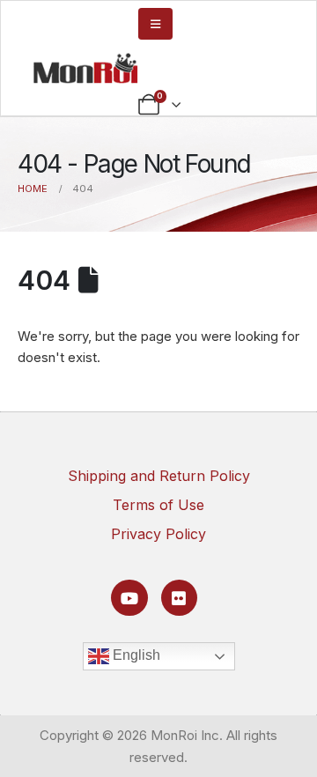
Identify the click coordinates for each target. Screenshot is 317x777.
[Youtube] (129, 598)
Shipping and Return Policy (159, 476)
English (134, 655)
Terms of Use (158, 505)
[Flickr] (179, 598)
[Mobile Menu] (155, 24)
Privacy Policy (158, 534)
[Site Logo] (85, 68)
